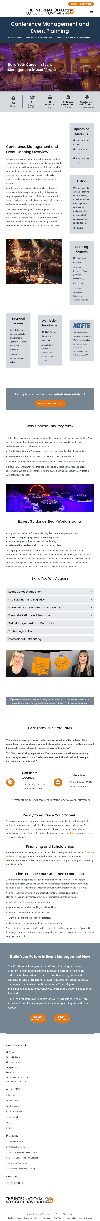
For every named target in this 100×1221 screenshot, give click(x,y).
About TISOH (14, 1089)
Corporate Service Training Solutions (23, 1158)
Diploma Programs (14, 1141)
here (72, 703)
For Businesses (13, 1106)
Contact (9, 1128)
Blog (8, 1122)
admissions (74, 833)
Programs (12, 1135)
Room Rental (12, 1117)
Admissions (11, 1095)
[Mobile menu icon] (91, 11)
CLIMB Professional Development (21, 1152)
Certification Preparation (17, 1163)
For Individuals (13, 1100)
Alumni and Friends (15, 1111)
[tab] (50, 591)
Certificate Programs (15, 1147)
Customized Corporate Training (20, 1169)
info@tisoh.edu (13, 1067)
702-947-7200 (13, 1057)
